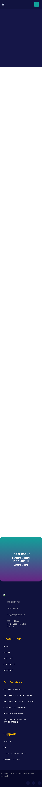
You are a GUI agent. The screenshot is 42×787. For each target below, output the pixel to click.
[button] (36, 4)
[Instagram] (33, 783)
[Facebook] (28, 783)
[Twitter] (39, 783)
